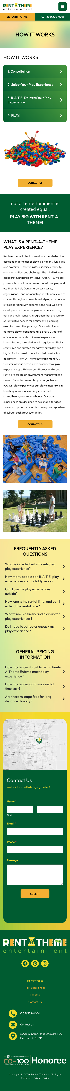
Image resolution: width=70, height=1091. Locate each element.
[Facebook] (25, 963)
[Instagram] (45, 963)
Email (11, 823)
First (9, 815)
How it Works (35, 980)
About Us (35, 995)
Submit (35, 894)
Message (12, 860)
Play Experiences (35, 987)
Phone (12, 841)
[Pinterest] (35, 963)
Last (39, 815)
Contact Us (35, 1002)
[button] (62, 6)
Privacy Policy (41, 1078)
